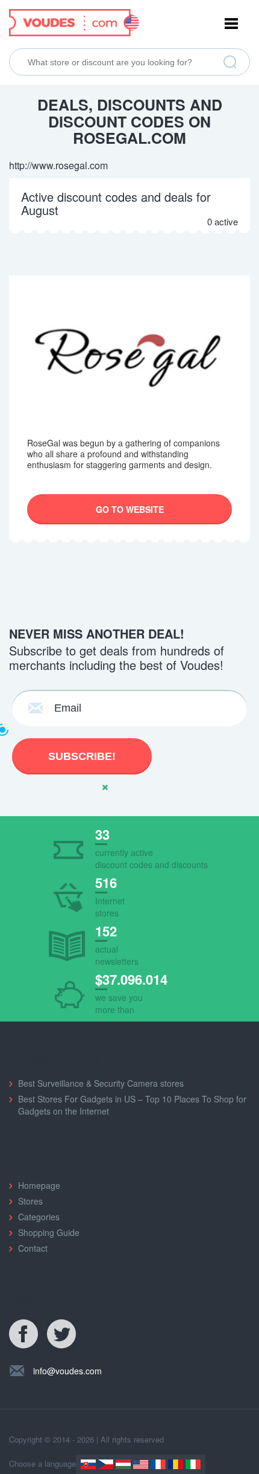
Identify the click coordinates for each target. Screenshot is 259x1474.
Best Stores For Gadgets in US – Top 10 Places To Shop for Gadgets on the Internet (132, 1105)
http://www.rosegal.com (58, 165)
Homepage (39, 1185)
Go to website (130, 509)
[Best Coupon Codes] (74, 21)
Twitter (62, 1334)
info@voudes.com (67, 1371)
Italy (193, 1464)
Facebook (24, 1334)
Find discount (230, 62)
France (158, 1464)
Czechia (105, 1464)
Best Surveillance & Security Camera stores (101, 1083)
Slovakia (88, 1464)
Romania (175, 1464)
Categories (39, 1217)
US (140, 1464)
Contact (33, 1248)
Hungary (123, 1464)
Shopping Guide (49, 1232)
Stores (30, 1201)
